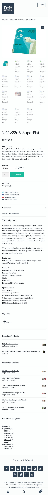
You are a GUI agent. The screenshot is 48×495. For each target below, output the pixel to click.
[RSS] (15, 474)
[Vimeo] (34, 468)
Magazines (13, 19)
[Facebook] (6, 468)
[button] (43, 27)
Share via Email (11, 200)
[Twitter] (12, 468)
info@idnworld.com (32, 487)
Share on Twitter (11, 192)
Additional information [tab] (10, 214)
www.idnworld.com (16, 487)
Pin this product (11, 197)
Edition (5, 165)
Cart (37, 490)
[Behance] (29, 468)
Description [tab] (6, 208)
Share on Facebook (12, 195)
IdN (19, 19)
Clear (22, 168)
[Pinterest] (18, 468)
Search (24, 491)
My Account (8, 491)
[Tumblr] (23, 468)
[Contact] (32, 474)
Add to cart (17, 175)
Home (6, 19)
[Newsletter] (20, 474)
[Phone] (26, 474)
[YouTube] (40, 468)
